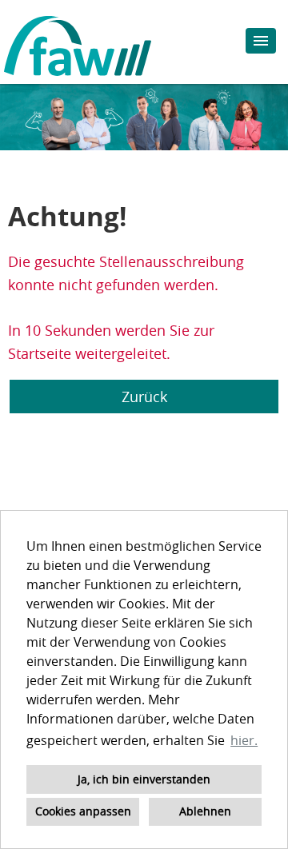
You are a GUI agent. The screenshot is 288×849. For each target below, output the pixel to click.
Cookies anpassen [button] (83, 811)
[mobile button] (261, 41)
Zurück (144, 396)
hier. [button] (244, 740)
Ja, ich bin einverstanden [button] (144, 779)
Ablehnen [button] (205, 811)
